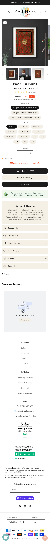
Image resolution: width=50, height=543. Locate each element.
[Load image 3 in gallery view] (38, 74)
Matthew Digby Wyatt (24, 88)
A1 (25, 141)
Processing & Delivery (25, 377)
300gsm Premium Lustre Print (25, 107)
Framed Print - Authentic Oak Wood (25, 117)
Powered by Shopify (32, 539)
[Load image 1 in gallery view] (12, 74)
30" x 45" (10, 136)
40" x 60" (24, 136)
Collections (25, 348)
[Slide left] (2, 74)
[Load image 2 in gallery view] (25, 74)
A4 (34, 136)
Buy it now (25, 184)
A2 (17, 141)
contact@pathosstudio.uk (26, 411)
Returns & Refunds (25, 383)
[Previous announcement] (4, 2)
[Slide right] (47, 74)
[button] (4, 12)
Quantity (25, 148)
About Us (25, 358)
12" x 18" (37, 126)
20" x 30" (25, 131)
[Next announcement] (45, 2)
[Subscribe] (37, 490)
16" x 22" (11, 131)
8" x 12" (23, 126)
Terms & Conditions (25, 393)
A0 (33, 141)
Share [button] (6, 274)
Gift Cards (25, 353)
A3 (43, 136)
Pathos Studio (21, 539)
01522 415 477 (26, 406)
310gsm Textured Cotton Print (25, 112)
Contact (25, 364)
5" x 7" (12, 126)
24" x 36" (39, 131)
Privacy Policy (25, 388)
